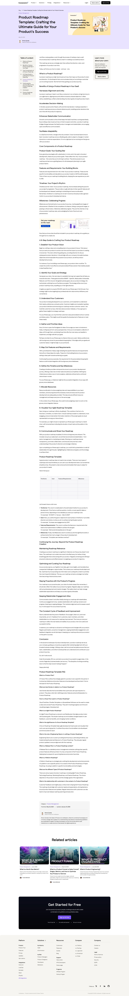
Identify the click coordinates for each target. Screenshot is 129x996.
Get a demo (22, 958)
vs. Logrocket (78, 951)
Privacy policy (97, 957)
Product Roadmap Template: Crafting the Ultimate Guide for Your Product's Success (43, 10)
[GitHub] (108, 986)
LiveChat (21, 967)
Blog (20, 10)
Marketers (40, 965)
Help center (59, 960)
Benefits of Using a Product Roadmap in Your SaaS (28, 67)
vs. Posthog (78, 948)
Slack (20, 973)
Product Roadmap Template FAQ (27, 93)
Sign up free (106, 3)
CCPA (95, 965)
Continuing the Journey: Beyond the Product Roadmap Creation (28, 85)
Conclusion (26, 90)
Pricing (20, 953)
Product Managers (42, 957)
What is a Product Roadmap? (27, 62)
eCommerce (41, 950)
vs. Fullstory (78, 945)
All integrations (23, 978)
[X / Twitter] (96, 986)
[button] (34, 2)
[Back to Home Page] (23, 2)
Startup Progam (60, 974)
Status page (59, 965)
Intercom (21, 965)
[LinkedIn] (104, 986)
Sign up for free (101, 72)
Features (21, 950)
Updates (21, 956)
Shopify (21, 975)
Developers (41, 962)
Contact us (97, 945)
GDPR (95, 962)
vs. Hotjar (77, 956)
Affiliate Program (60, 972)
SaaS (39, 948)
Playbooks (59, 948)
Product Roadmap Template (28, 80)
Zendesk (21, 970)
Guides (58, 951)
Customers (59, 945)
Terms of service (98, 954)
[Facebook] (100, 986)
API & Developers (60, 962)
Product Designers (42, 959)
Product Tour (22, 948)
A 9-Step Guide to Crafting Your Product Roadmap (28, 76)
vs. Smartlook (79, 953)
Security (96, 960)
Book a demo (95, 3)
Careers (96, 948)
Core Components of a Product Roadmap (28, 71)
